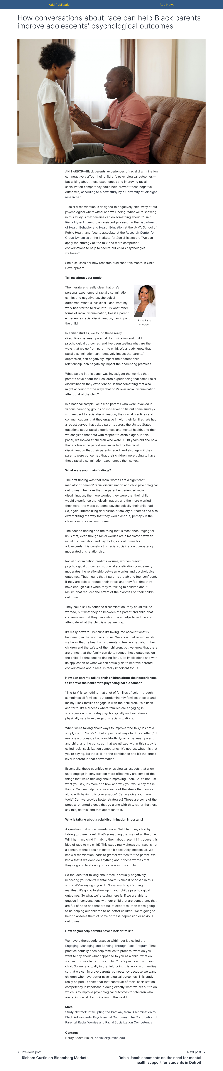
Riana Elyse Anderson (80, 222)
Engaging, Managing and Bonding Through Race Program (106, 946)
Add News (167, 5)
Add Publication (60, 5)
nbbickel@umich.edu (110, 1038)
